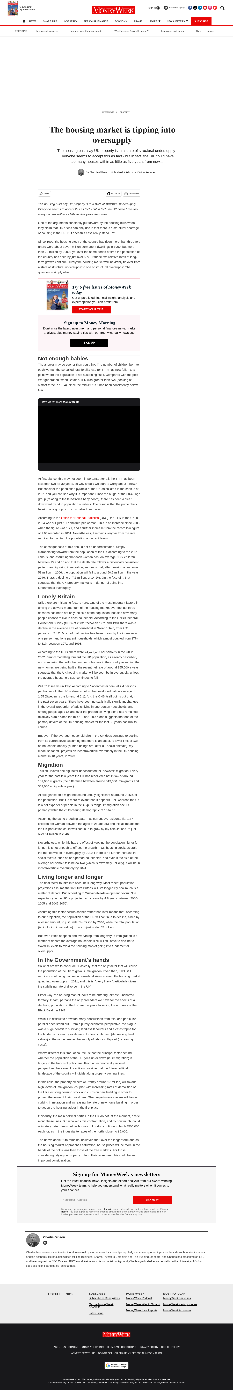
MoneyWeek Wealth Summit (143, 1307)
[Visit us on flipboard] (215, 8)
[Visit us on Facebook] (190, 8)
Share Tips (50, 21)
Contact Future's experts (86, 1350)
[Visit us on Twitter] (195, 8)
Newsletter (133, 193)
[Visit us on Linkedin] (200, 8)
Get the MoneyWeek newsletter (101, 1309)
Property (125, 112)
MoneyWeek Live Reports (141, 1313)
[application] (89, 434)
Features (150, 172)
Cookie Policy (170, 1350)
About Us (60, 1350)
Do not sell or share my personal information (130, 1356)
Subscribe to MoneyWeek (104, 1301)
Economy (121, 21)
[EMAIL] (46, 1242)
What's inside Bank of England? (131, 31)
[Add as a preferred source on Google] (116, 1369)
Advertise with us (83, 1356)
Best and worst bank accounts (86, 31)
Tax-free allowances (46, 31)
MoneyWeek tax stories (177, 1313)
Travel (138, 21)
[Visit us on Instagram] (210, 8)
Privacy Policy (148, 1350)
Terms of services (105, 1209)
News (32, 21)
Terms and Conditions (121, 1350)
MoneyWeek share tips (177, 1301)
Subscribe (201, 21)
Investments (108, 112)
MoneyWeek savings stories (180, 1307)
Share (46, 193)
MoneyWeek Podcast (139, 1301)
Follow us (115, 193)
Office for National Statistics (80, 518)
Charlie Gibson (99, 172)
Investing (70, 21)
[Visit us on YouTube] (205, 8)
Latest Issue (96, 1316)
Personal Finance (96, 21)
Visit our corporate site (159, 1383)
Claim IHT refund (205, 31)
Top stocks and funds (172, 31)
